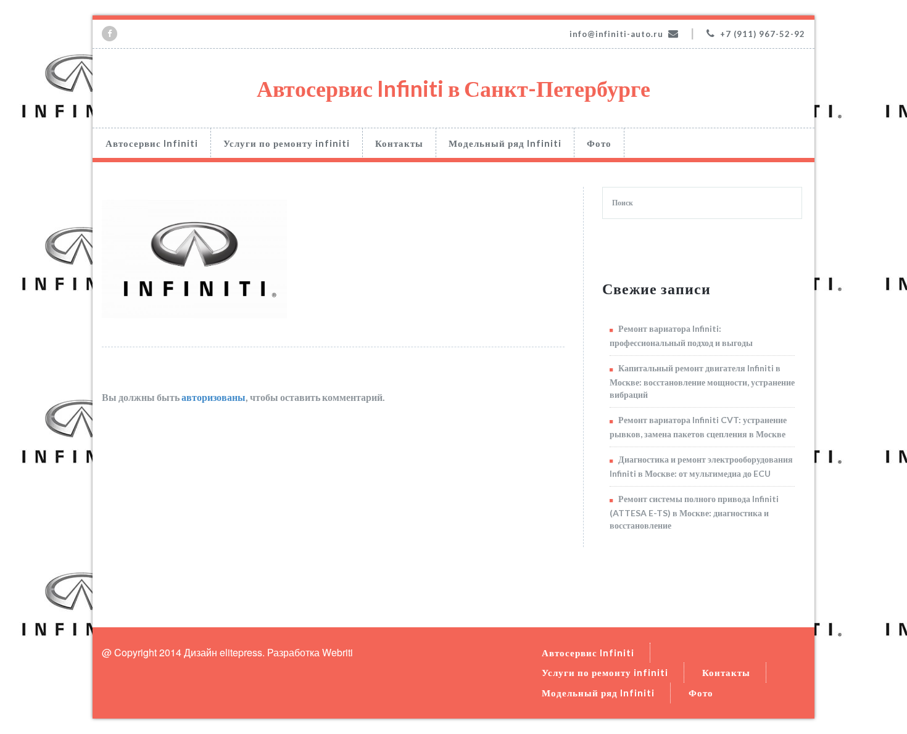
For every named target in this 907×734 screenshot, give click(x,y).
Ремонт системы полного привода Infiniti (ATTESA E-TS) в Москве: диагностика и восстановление (694, 511)
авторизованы (213, 397)
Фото (599, 143)
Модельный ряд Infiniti (505, 143)
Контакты (399, 143)
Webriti (337, 652)
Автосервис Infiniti (152, 143)
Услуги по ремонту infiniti (286, 143)
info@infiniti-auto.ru (616, 34)
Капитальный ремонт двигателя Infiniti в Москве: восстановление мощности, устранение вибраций (702, 381)
